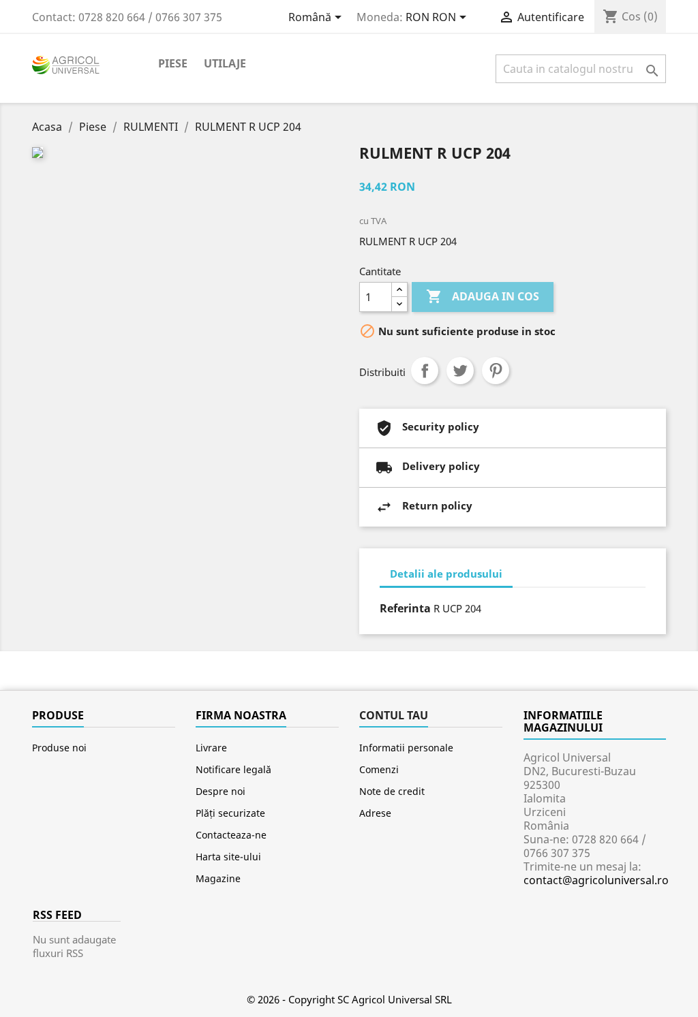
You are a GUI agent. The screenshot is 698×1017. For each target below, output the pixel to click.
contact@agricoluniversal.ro (596, 880)
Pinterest (495, 370)
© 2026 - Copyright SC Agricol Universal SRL (349, 999)
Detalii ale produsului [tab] (446, 573)
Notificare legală (233, 769)
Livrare (211, 747)
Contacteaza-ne (231, 834)
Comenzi (379, 769)
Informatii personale (406, 747)
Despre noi (220, 791)
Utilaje (225, 63)
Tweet (460, 370)
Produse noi (59, 747)
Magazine (218, 878)
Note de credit (392, 791)
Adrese (375, 813)
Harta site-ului (228, 856)
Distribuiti (424, 370)
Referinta (405, 608)
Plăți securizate (230, 813)
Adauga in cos (482, 296)
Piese (172, 63)
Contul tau (393, 715)
